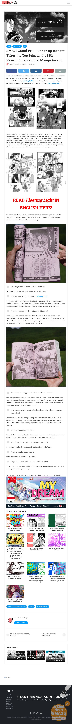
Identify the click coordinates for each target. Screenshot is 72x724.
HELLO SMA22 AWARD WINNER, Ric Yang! (20, 635)
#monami (31, 606)
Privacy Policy (8, 700)
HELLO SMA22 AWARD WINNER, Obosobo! (36, 549)
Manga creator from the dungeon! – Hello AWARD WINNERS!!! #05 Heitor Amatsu (57, 579)
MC (25, 46)
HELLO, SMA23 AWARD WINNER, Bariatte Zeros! (36, 529)
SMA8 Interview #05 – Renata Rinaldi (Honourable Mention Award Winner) (36, 579)
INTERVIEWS (17, 46)
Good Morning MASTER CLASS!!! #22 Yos (15, 529)
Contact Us (9, 697)
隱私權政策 (9, 704)
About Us (8, 695)
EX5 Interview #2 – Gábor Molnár (57, 549)
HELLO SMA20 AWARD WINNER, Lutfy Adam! (15, 577)
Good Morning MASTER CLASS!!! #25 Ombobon (15, 600)
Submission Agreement (9, 707)
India (9, 46)
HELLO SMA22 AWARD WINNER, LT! (49, 635)
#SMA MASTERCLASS (42, 606)
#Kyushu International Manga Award (16, 606)
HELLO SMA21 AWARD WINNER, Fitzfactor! (57, 529)
